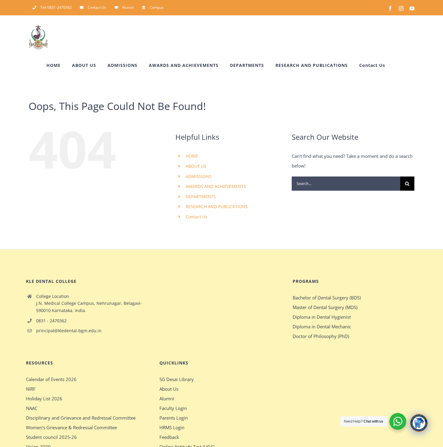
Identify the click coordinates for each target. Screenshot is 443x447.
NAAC (31, 408)
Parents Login (173, 418)
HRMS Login (171, 427)
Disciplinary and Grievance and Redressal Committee (81, 418)
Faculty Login (173, 408)
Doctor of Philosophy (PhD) (321, 336)
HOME (192, 156)
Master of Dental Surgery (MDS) (325, 307)
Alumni (166, 398)
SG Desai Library (176, 379)
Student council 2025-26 (51, 437)
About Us (168, 389)
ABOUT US (196, 166)
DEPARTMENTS (201, 196)
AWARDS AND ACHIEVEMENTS (216, 186)
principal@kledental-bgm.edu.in (69, 330)
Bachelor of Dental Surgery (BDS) (327, 298)
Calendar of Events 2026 (51, 379)
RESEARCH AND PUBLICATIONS (217, 206)
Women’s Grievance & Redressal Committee (71, 427)
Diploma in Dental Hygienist (322, 317)
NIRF (31, 389)
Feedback (169, 437)
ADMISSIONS (199, 176)
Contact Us (196, 217)
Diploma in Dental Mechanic (322, 327)
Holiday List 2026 (44, 398)
